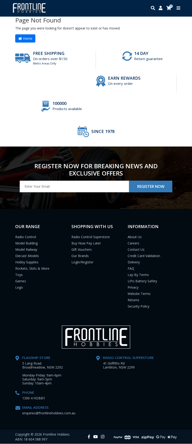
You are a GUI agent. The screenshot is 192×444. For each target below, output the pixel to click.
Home (27, 38)
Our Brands (80, 256)
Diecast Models (27, 256)
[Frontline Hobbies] (29, 8)
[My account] (160, 8)
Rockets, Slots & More (32, 268)
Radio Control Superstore (90, 237)
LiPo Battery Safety (142, 281)
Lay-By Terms (138, 274)
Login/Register (82, 262)
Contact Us (136, 249)
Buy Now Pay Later (86, 243)
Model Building (26, 243)
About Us (135, 237)
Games (20, 281)
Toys (19, 274)
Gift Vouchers (81, 249)
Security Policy (138, 306)
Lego (19, 287)
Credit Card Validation (144, 256)
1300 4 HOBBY (33, 398)
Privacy (133, 287)
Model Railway (26, 249)
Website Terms (139, 293)
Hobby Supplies (26, 262)
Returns (133, 300)
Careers (133, 243)
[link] (89, 436)
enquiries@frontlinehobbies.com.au (48, 413)
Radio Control (25, 237)
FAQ (131, 268)
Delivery (134, 262)
